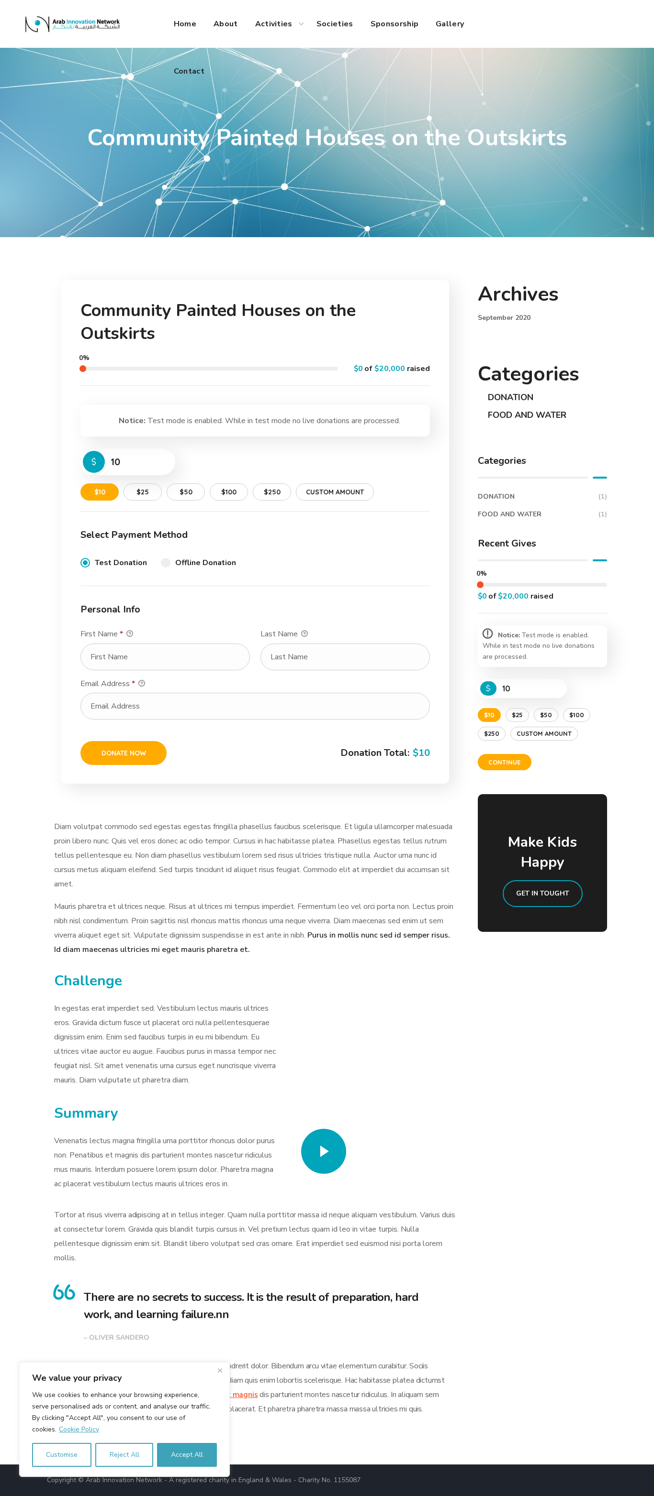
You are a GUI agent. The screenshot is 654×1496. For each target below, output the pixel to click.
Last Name (280, 634)
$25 (142, 492)
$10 (99, 492)
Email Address (107, 683)
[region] (124, 1419)
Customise (62, 1454)
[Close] (220, 1370)
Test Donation (121, 562)
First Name (101, 634)
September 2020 (504, 317)
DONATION (510, 397)
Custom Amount (335, 492)
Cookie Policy (79, 1429)
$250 (272, 492)
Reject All (124, 1454)
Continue (504, 762)
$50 (186, 492)
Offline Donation (205, 562)
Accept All (187, 1454)
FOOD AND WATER (527, 415)
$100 (229, 492)
